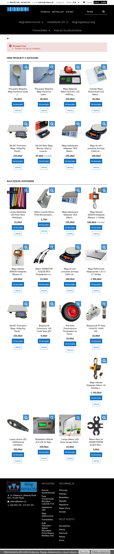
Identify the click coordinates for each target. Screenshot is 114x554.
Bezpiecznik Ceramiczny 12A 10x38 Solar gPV (44, 328)
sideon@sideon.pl (46, 2)
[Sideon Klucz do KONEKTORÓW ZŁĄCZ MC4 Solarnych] (96, 425)
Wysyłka (62, 501)
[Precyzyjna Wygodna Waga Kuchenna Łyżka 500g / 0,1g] (44, 75)
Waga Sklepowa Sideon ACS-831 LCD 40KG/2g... (70, 91)
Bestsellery (58, 12)
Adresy (62, 536)
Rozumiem (84, 552)
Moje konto (66, 519)
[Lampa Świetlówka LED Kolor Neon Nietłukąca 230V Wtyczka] (18, 198)
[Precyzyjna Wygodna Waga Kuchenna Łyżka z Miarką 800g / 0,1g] (18, 75)
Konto (61, 540)
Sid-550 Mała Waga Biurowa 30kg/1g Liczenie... (44, 148)
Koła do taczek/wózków (68, 30)
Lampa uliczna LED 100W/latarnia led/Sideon (17, 442)
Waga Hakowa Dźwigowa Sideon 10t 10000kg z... (96, 385)
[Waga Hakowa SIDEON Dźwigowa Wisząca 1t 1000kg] (96, 198)
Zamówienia (64, 525)
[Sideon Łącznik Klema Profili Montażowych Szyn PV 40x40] (44, 198)
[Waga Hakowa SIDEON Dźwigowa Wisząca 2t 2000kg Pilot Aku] (18, 255)
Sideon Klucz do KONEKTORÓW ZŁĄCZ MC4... (96, 442)
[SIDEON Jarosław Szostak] (18, 9)
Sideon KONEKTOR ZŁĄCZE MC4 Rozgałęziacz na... (44, 271)
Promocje (45, 12)
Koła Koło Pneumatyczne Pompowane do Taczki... (70, 329)
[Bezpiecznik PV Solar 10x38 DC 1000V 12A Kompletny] (96, 312)
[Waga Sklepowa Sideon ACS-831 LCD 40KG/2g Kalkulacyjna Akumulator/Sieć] (70, 75)
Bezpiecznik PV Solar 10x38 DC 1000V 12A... (96, 328)
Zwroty (62, 529)
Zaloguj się (60, 2)
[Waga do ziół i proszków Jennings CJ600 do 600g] (96, 132)
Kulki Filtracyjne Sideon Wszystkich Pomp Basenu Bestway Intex (48, 529)
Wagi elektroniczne (29, 22)
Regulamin (64, 504)
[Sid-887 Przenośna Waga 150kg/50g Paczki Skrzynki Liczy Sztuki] (18, 132)
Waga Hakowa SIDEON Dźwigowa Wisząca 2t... (17, 271)
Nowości (62, 493)
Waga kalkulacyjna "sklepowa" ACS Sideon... (70, 148)
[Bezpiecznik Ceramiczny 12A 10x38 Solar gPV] (44, 312)
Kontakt (70, 12)
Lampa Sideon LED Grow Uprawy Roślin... (70, 440)
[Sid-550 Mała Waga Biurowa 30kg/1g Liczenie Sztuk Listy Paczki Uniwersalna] (44, 132)
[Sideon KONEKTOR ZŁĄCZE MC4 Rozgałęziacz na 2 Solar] (44, 255)
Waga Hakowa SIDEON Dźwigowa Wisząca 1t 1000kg (96, 214)
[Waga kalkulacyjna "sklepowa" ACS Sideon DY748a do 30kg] (70, 132)
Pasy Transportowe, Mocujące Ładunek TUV (48, 500)
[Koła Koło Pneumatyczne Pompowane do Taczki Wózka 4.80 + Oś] (70, 312)
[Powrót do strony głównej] (7, 38)
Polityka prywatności (100, 552)
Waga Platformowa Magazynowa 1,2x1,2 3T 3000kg (96, 271)
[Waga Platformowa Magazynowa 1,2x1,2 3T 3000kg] (96, 255)
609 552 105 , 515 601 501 (20, 2)
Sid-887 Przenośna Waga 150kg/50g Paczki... (17, 148)
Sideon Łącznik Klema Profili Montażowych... (44, 213)
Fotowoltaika (39, 30)
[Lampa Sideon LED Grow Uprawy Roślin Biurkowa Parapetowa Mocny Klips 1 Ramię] (70, 425)
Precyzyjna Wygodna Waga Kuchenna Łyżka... (44, 91)
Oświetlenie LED (56, 22)
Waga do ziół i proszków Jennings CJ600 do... (96, 148)
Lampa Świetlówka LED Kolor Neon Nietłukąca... (18, 214)
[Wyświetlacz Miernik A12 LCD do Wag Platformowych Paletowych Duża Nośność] (44, 425)
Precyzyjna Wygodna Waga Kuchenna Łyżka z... (18, 91)
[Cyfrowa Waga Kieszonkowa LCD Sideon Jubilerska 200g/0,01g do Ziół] (96, 75)
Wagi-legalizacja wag (83, 22)
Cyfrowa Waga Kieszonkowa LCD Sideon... (96, 91)
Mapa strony (64, 508)
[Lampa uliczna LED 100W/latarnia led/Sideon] (18, 425)
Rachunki (63, 533)
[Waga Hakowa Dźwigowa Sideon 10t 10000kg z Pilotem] (96, 369)
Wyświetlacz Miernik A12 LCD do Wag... (44, 440)
